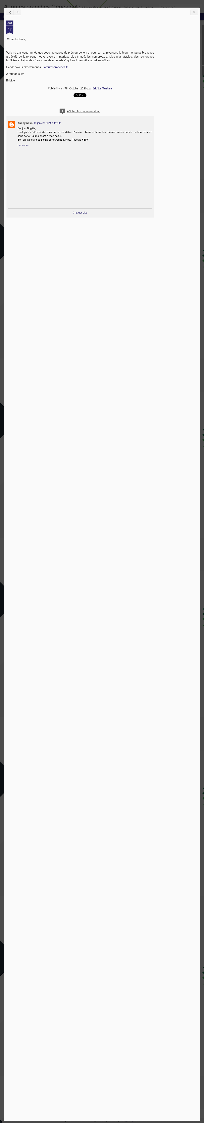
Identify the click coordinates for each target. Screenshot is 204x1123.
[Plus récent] (10, 12)
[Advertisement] (176, 83)
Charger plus (80, 212)
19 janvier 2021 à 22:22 (47, 123)
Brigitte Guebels (102, 88)
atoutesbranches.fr (56, 67)
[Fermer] (194, 12)
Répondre (23, 145)
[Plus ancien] (17, 12)
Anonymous (25, 123)
